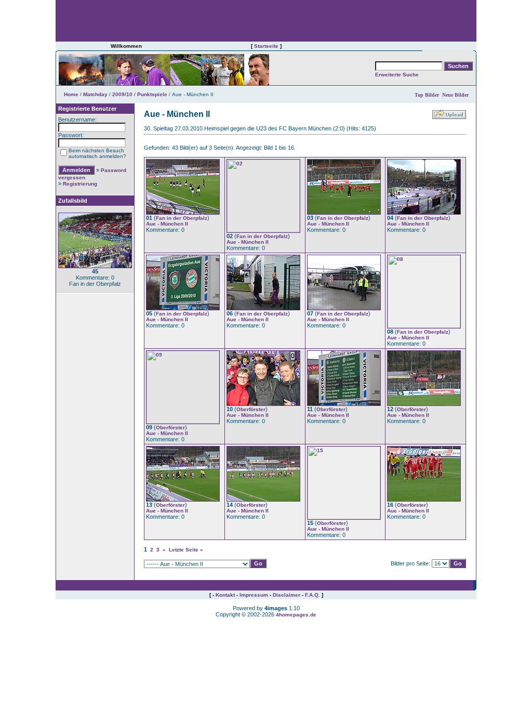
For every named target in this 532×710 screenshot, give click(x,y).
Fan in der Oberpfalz (181, 218)
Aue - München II (167, 224)
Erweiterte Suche (397, 74)
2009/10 (122, 94)
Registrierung (80, 184)
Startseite (266, 46)
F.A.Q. (312, 595)
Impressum (254, 595)
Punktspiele (152, 94)
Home (71, 94)
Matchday (95, 94)
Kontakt (225, 595)
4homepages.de (296, 614)
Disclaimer (286, 595)
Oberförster (170, 427)
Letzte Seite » (186, 550)
